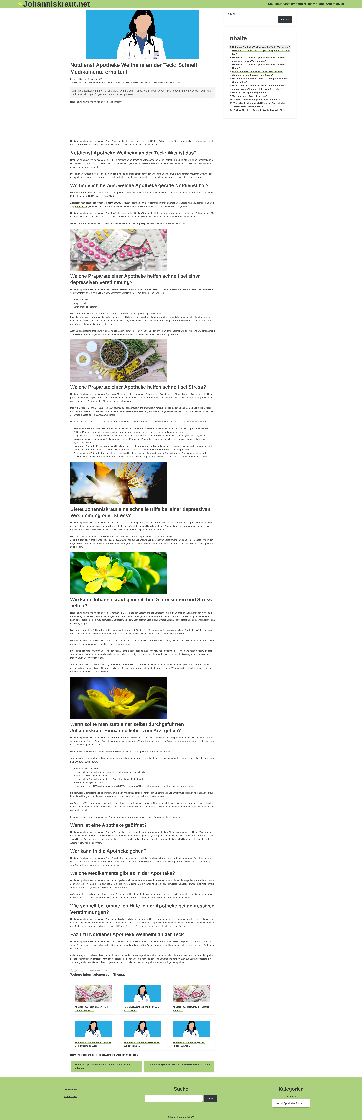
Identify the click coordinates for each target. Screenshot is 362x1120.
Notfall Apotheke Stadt (101, 82)
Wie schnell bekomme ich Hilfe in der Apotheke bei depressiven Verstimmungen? (259, 105)
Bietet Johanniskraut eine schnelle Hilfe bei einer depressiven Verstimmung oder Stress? (257, 73)
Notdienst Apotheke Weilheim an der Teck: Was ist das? (261, 47)
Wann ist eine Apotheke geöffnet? (249, 92)
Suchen (232, 14)
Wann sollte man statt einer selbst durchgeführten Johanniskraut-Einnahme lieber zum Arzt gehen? (258, 87)
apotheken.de (113, 203)
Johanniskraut (119, 737)
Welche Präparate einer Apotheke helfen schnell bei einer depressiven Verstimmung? (258, 59)
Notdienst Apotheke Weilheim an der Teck (116, 1055)
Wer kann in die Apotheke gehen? (249, 96)
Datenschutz (70, 1096)
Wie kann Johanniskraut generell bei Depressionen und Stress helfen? (260, 80)
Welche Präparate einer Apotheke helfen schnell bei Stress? (258, 66)
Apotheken (85, 144)
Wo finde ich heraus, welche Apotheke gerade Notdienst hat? (261, 52)
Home (85, 82)
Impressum (71, 1090)
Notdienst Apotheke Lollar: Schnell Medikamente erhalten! (180, 1064)
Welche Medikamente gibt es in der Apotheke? (257, 99)
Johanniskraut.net (177, 1117)
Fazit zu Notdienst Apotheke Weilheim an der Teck (259, 110)
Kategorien (291, 1096)
